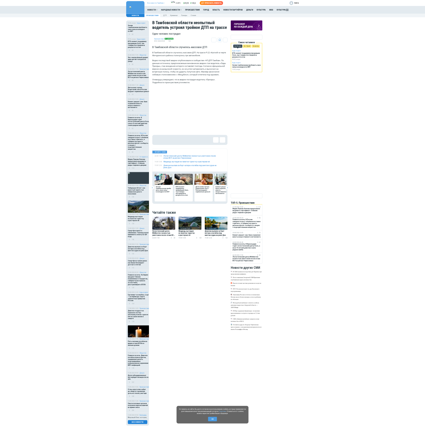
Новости (151, 10)
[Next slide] (227, 188)
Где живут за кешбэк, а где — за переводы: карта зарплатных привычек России (138, 297)
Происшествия (192, 10)
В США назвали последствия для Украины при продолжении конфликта (246, 273)
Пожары (184, 15)
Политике (222, 411)
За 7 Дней (247, 46)
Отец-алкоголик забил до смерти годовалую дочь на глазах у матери (137, 391)
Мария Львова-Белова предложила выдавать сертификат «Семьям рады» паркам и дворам (137, 162)
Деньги (249, 10)
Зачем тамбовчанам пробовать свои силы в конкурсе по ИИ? (137, 28)
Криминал (174, 15)
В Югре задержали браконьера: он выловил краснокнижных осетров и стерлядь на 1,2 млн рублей (245, 313)
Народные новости (170, 10)
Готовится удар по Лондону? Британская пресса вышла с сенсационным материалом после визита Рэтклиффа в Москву (246, 327)
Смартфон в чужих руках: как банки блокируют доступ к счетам (137, 263)
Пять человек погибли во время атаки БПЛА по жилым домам (137, 343)
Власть (216, 10)
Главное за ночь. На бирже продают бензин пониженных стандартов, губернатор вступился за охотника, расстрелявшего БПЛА (138, 279)
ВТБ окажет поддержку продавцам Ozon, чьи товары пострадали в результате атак (137, 44)
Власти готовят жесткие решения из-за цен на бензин (246, 284)
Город (206, 10)
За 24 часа (237, 46)
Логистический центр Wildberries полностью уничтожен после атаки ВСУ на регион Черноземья (138, 74)
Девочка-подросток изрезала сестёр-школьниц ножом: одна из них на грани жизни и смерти (138, 314)
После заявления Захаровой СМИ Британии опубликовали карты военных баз (245, 279)
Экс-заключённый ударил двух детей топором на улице (138, 59)
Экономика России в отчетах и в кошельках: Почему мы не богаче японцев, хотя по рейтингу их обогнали (246, 297)
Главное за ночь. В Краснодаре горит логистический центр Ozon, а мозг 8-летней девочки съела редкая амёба (138, 121)
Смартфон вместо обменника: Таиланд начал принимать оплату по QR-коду (138, 233)
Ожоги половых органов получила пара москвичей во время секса (138, 405)
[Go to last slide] (152, 188)
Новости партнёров (233, 10)
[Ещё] (287, 10)
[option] (163, 230)
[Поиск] (295, 9)
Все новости (137, 422)
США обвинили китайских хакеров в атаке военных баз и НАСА (245, 320)
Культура (261, 10)
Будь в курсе (141, 23)
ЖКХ (271, 10)
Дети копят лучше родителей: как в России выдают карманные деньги (138, 89)
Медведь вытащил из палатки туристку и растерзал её (136, 218)
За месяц (256, 46)
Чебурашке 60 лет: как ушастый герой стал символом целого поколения (136, 191)
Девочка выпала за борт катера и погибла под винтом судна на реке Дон (138, 248)
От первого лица (144, 157)
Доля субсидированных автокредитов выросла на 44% (138, 377)
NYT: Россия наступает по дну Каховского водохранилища (245, 290)
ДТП (165, 15)
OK (212, 419)
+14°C (178, 3)
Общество (143, 55)
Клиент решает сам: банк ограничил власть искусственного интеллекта (137, 104)
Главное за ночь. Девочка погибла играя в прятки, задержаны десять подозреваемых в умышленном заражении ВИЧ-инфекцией (138, 360)
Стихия (193, 15)
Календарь (143, 415)
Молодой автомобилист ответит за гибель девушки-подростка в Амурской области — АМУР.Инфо (245, 305)
